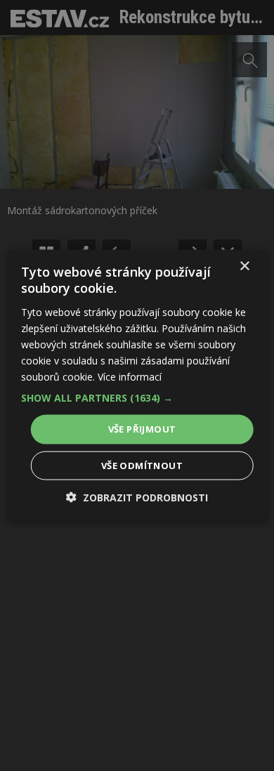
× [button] (244, 266)
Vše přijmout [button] (142, 429)
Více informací (130, 376)
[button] (137, 398)
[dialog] (137, 385)
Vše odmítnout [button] (142, 465)
